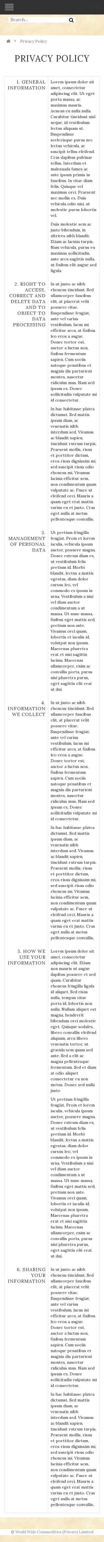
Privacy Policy (33, 41)
